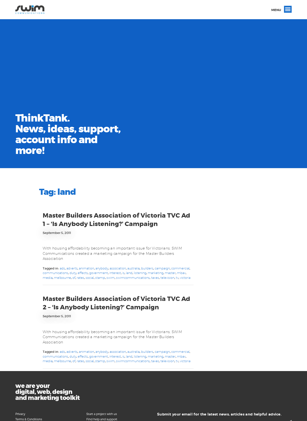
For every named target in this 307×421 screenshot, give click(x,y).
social (90, 278)
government (98, 273)
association (118, 268)
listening (140, 273)
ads (62, 268)
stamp (100, 278)
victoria (185, 278)
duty (73, 273)
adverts (71, 268)
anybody (101, 268)
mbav (181, 273)
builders (147, 268)
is (123, 273)
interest (115, 273)
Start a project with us (101, 413)
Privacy (20, 413)
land (129, 273)
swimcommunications (133, 278)
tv (177, 278)
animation (86, 268)
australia (133, 268)
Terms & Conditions (28, 419)
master (170, 273)
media (48, 278)
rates (80, 278)
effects (83, 273)
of (73, 278)
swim (110, 278)
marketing (155, 273)
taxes (155, 278)
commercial (180, 268)
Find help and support (101, 419)
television (167, 278)
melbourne (62, 278)
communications (55, 273)
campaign (162, 268)
